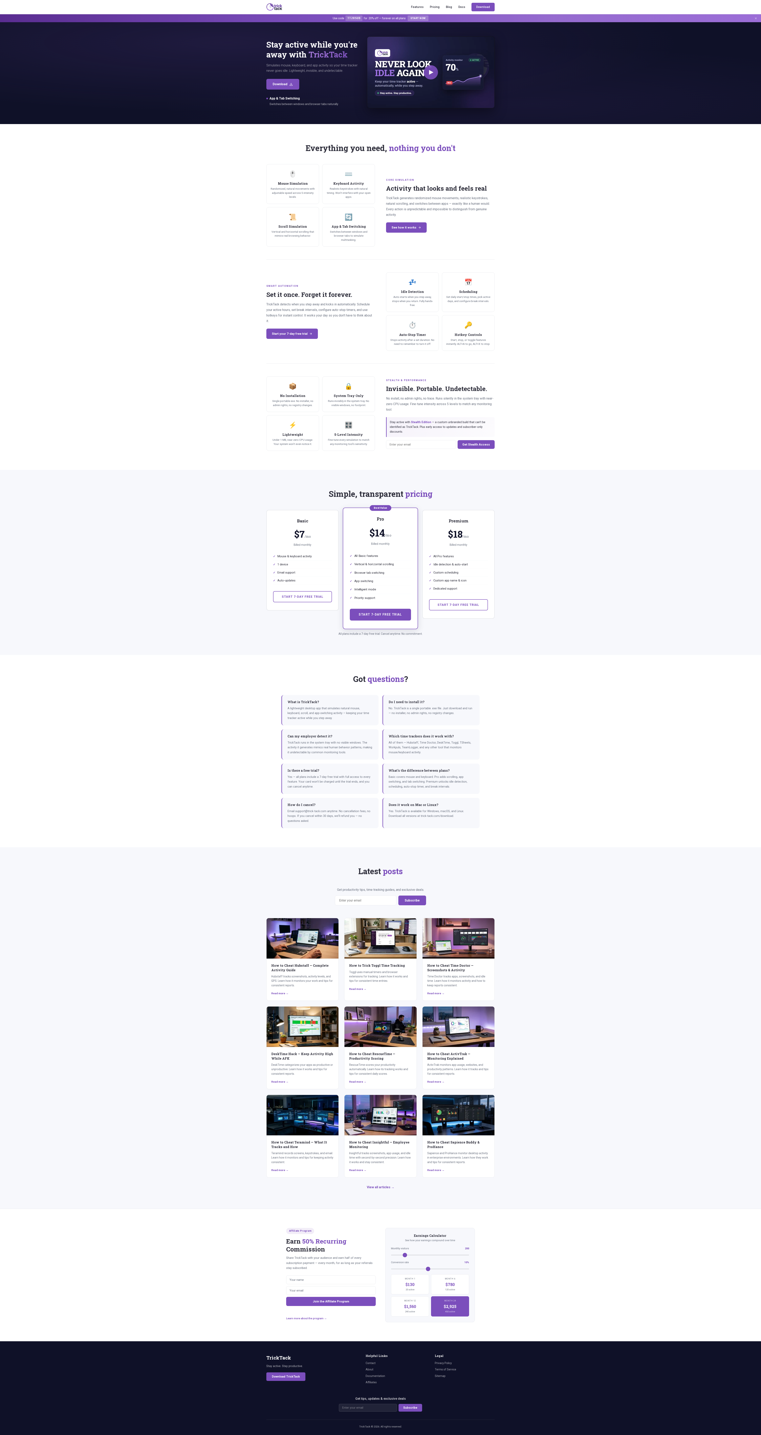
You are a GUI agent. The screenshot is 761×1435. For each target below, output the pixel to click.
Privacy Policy (443, 1363)
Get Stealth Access (476, 444)
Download (483, 7)
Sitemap (440, 1376)
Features (417, 7)
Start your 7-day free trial (290, 334)
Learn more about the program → (306, 1318)
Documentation (375, 1376)
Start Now (418, 18)
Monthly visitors (430, 1248)
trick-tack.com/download (437, 816)
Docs (461, 7)
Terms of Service (445, 1369)
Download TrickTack (286, 1376)
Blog (449, 7)
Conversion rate (430, 1262)
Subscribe (412, 900)
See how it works (404, 227)
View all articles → (380, 1187)
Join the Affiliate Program (331, 1301)
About (369, 1369)
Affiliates (371, 1382)
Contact (371, 1363)
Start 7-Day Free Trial (302, 596)
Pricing (435, 7)
